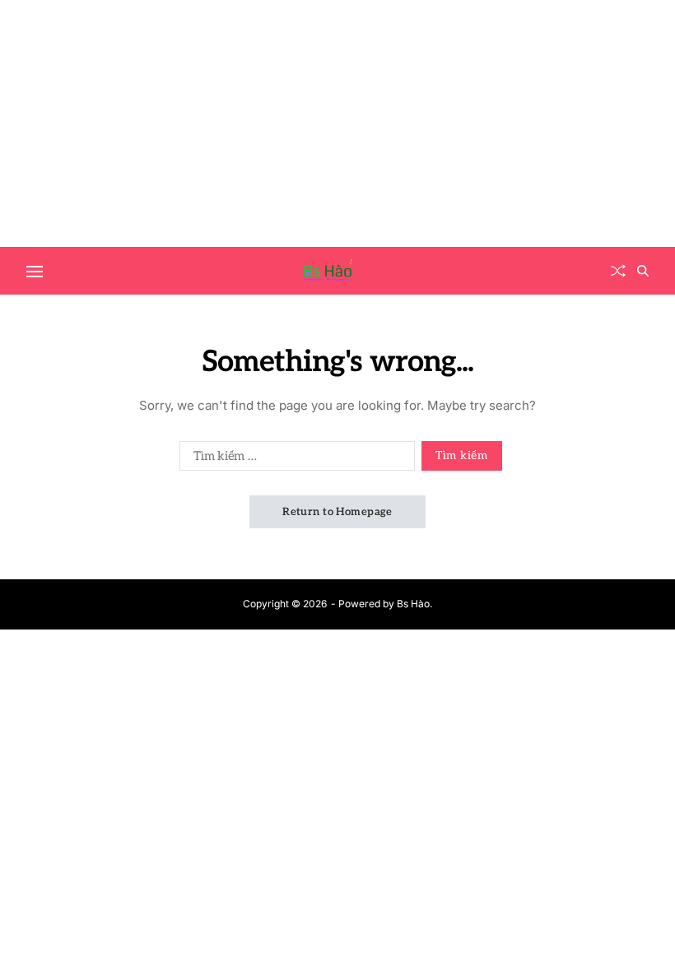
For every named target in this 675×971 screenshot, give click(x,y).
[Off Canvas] (34, 271)
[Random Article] (618, 270)
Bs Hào (413, 603)
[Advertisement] (337, 123)
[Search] (643, 270)
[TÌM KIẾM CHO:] (294, 459)
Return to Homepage (337, 511)
